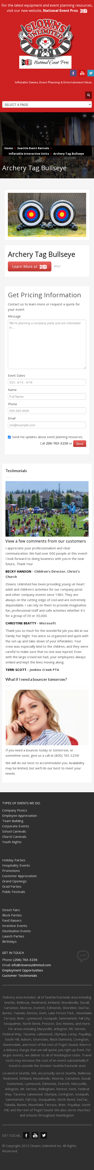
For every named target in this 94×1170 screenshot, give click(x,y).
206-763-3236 (57, 443)
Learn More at (25, 266)
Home (8, 148)
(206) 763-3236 (25, 959)
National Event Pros (60, 10)
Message (14, 316)
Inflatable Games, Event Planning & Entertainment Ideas (53, 82)
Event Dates (16, 375)
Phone (12, 404)
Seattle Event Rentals (33, 148)
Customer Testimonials (19, 975)
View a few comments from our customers (45, 541)
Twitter (90, 73)
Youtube (82, 73)
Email (12, 418)
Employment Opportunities (22, 970)
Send (79, 443)
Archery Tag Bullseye (68, 154)
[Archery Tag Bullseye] (47, 214)
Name (12, 390)
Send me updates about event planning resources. (47, 437)
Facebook (73, 73)
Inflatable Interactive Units (29, 154)
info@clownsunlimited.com (31, 965)
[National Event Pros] (83, 10)
